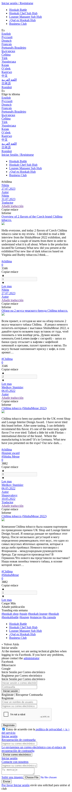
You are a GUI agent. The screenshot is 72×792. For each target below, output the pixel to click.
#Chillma (7, 359)
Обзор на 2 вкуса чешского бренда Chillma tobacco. (35, 310)
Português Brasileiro (14, 47)
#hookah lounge (38, 613)
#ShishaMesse (10, 575)
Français (7, 44)
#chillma (7, 261)
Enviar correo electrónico (17, 754)
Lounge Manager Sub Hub (25, 16)
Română (7, 87)
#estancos (36, 617)
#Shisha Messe (11, 456)
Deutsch (7, 40)
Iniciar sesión (10, 691)
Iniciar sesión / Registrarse (17, 3)
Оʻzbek (6, 68)
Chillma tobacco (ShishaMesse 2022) (24, 408)
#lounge (24, 617)
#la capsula (49, 617)
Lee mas (7, 286)
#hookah (53, 613)
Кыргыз (7, 72)
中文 (5, 75)
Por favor (8, 785)
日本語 (6, 83)
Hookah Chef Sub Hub (23, 13)
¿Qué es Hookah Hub (22, 20)
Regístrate (9, 725)
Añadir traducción (12, 206)
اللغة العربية (9, 79)
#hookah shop (10, 613)
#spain (23, 613)
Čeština (6, 54)
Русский (7, 37)
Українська (9, 61)
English (6, 33)
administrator (31, 658)
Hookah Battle (18, 9)
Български (8, 51)
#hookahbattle (10, 617)
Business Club (18, 23)
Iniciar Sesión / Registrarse (18, 154)
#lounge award (11, 453)
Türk (4, 58)
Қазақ (5, 65)
